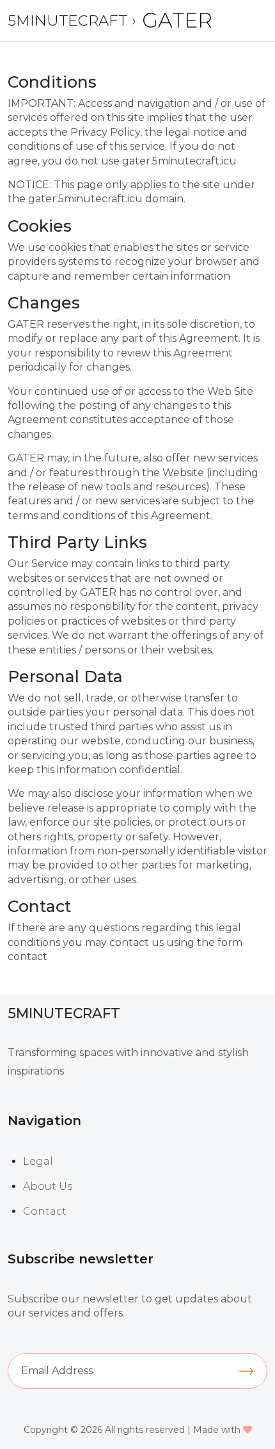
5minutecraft (67, 20)
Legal (38, 1161)
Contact (45, 1211)
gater (177, 20)
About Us (47, 1186)
